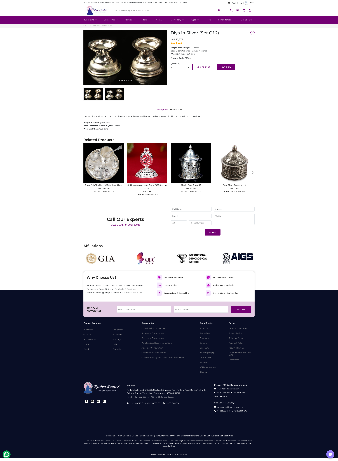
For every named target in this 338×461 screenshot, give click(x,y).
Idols (144, 20)
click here (171, 446)
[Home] (96, 10)
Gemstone (88, 334)
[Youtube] (92, 401)
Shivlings (116, 339)
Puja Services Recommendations (157, 343)
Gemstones (109, 20)
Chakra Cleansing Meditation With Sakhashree (163, 357)
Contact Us (205, 338)
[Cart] (243, 10)
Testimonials (205, 357)
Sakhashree (205, 333)
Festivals (116, 349)
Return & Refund (236, 348)
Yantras (128, 20)
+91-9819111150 (239, 393)
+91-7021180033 (223, 393)
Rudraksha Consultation (153, 333)
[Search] (219, 10)
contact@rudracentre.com (228, 389)
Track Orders (236, 3)
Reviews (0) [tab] (176, 109)
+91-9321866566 (153, 403)
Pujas (193, 20)
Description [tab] (162, 109)
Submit (212, 232)
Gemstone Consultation (153, 338)
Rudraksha (88, 20)
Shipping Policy (236, 338)
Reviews (203, 362)
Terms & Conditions (238, 328)
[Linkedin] (104, 401)
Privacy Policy (235, 333)
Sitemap (203, 372)
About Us (204, 328)
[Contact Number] (231, 10)
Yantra (86, 344)
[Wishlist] (237, 10)
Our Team (204, 348)
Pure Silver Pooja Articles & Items (100, 26)
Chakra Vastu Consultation (154, 353)
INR (251, 3)
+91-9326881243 (223, 411)
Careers (203, 343)
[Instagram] (98, 401)
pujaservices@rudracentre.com (230, 407)
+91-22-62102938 (136, 403)
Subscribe (241, 309)
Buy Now (226, 67)
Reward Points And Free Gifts (240, 354)
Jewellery (176, 20)
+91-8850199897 (172, 403)
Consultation (225, 20)
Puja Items (117, 334)
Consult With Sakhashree (153, 328)
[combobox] (179, 223)
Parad (86, 349)
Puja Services (89, 339)
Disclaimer (234, 360)
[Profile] (250, 10)
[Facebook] (86, 401)
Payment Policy (236, 343)
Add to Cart (203, 67)
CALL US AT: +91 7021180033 (125, 225)
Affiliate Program (208, 367)
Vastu (159, 20)
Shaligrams (117, 330)
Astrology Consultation (152, 348)
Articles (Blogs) (207, 353)
